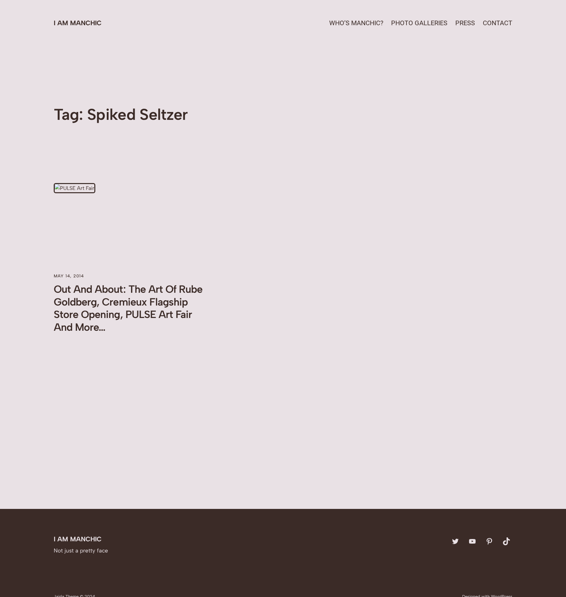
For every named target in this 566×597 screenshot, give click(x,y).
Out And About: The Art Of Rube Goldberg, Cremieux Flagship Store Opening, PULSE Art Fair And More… (128, 308)
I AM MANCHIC (78, 23)
